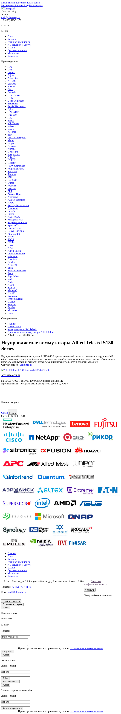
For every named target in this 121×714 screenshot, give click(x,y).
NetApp (12, 146)
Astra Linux (14, 78)
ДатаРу (11, 211)
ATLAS (12, 81)
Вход (26, 5)
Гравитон (13, 208)
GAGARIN (14, 112)
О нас (11, 36)
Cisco (10, 89)
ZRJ (10, 191)
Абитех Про (14, 194)
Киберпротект (15, 219)
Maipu (11, 140)
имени (28, 364)
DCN (10, 98)
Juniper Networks (16, 253)
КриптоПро (14, 225)
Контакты (13, 56)
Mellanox (12, 310)
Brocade (12, 304)
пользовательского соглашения (86, 648)
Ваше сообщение (10, 637)
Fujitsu (11, 75)
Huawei (11, 245)
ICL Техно (13, 123)
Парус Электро (16, 231)
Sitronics (12, 174)
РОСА (11, 239)
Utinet (11, 182)
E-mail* (5, 624)
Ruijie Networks (16, 168)
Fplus (10, 109)
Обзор (4, 412)
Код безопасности (17, 222)
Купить (12, 413)
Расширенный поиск (19, 42)
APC (10, 248)
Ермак (11, 214)
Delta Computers (16, 100)
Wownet (12, 185)
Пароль (5, 671)
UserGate (12, 180)
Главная (12, 553)
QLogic (11, 301)
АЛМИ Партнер (16, 199)
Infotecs (11, 126)
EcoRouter (13, 103)
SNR (10, 177)
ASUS (11, 284)
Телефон (5, 630)
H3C (10, 117)
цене (22, 364)
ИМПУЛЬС (14, 216)
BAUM (11, 86)
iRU (10, 134)
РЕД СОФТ (14, 233)
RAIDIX (12, 163)
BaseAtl (12, 83)
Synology (12, 296)
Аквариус (13, 197)
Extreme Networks (17, 270)
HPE (10, 66)
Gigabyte (12, 115)
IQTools (12, 132)
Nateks (11, 262)
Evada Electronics (17, 106)
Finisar (11, 313)
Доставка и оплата (17, 50)
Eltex (10, 267)
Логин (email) (8, 665)
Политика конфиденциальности (95, 583)
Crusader (12, 92)
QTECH (12, 160)
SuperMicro (13, 276)
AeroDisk (12, 265)
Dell (10, 69)
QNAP (11, 293)
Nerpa (11, 143)
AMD (11, 282)
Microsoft (12, 290)
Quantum (12, 259)
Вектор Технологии (18, 205)
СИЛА (11, 242)
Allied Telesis (14, 250)
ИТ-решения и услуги (19, 44)
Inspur (11, 129)
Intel (10, 279)
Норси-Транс (15, 228)
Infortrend (12, 256)
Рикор (11, 236)
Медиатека (13, 53)
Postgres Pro (14, 154)
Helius (11, 120)
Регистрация (36, 5)
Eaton (10, 273)
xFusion (12, 188)
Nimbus (11, 148)
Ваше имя (6, 618)
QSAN (11, 157)
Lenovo (11, 72)
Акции (11, 47)
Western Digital (15, 298)
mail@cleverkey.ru (10, 17)
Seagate (11, 287)
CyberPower (14, 95)
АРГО (11, 202)
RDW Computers (16, 165)
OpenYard (13, 151)
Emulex (11, 307)
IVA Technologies (17, 137)
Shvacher (12, 171)
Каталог (12, 39)
